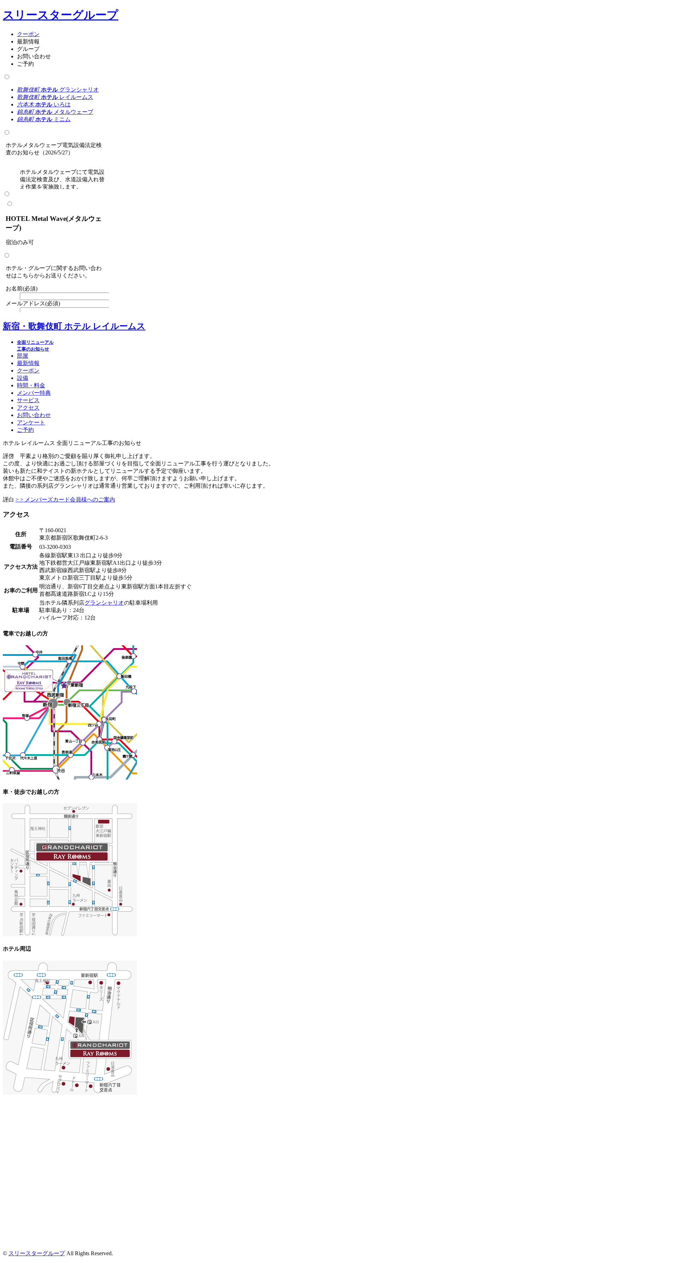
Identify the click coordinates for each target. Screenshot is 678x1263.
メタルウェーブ (55, 112)
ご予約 (25, 430)
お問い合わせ (34, 415)
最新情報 (28, 363)
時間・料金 (31, 385)
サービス (28, 400)
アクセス (28, 408)
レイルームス (55, 97)
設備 (22, 378)
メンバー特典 (34, 393)
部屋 (22, 356)
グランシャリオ (58, 90)
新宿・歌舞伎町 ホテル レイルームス (74, 326)
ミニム (44, 119)
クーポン (28, 34)
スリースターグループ (60, 14)
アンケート (31, 422)
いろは (44, 104)
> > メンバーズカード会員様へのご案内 (65, 500)
